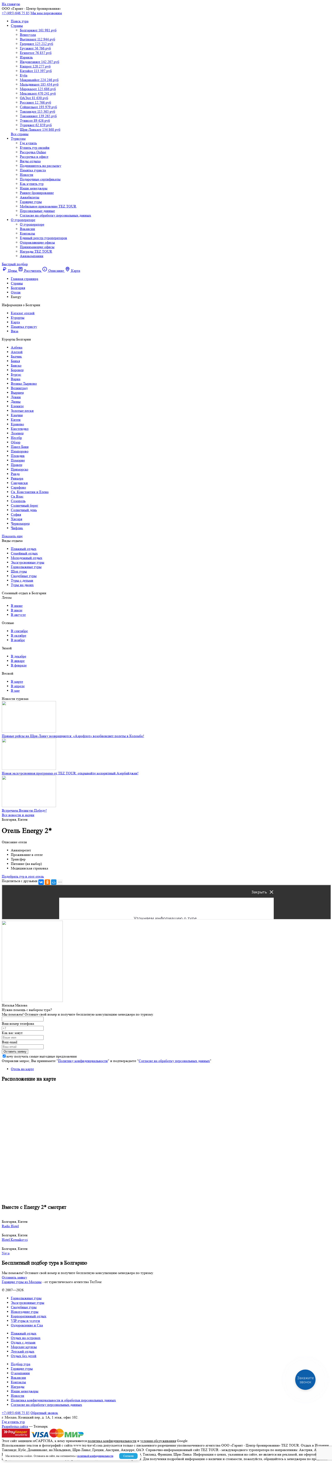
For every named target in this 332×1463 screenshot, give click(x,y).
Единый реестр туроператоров (43, 238)
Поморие (18, 460)
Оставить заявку (14, 1277)
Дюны (16, 401)
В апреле (18, 686)
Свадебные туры (24, 576)
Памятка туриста (33, 170)
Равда (15, 474)
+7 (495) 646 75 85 (16, 13)
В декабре (18, 656)
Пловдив (18, 456)
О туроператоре (23, 220)
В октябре (18, 635)
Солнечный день (24, 510)
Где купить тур (13, 1422)
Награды (17, 1386)
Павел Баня (19, 447)
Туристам (18, 138)
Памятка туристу (24, 326)
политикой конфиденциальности (95, 1456)
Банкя (15, 361)
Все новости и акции (18, 815)
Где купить (28, 143)
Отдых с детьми (23, 1342)
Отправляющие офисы (37, 242)
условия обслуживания (158, 1441)
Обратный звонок (44, 1413)
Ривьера (17, 478)
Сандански (19, 483)
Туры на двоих (22, 585)
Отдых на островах (25, 1338)
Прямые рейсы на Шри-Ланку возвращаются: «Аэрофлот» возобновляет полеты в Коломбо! (73, 736)
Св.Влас (17, 496)
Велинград (19, 388)
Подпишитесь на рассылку (40, 165)
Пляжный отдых (23, 549)
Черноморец (20, 523)
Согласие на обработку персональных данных (55, 215)
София (16, 514)
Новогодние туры (24, 1311)
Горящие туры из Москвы (22, 1282)
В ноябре (18, 640)
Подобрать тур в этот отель (23, 876)
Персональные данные (37, 211)
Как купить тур (32, 184)
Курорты (17, 317)
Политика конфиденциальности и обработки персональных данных (63, 1400)
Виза (14, 331)
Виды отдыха (30, 161)
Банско (16, 365)
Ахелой (17, 352)
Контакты (27, 233)
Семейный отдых (24, 553)
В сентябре (19, 631)
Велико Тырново (24, 383)
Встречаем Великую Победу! (24, 810)
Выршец (17, 392)
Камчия (17, 415)
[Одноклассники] (47, 882)
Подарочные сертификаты (40, 179)
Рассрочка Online (33, 152)
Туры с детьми (22, 580)
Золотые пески (22, 410)
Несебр (16, 438)
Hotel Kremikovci (15, 1239)
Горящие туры (31, 202)
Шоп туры (19, 571)
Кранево (17, 424)
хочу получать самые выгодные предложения (41, 1056)
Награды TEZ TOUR (36, 251)
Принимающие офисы (37, 247)
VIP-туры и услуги (25, 1321)
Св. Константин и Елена (30, 492)
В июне (17, 605)
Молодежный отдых (26, 558)
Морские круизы (24, 1347)
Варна (15, 379)
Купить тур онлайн (34, 147)
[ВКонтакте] (41, 882)
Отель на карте (22, 1069)
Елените (17, 406)
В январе (18, 661)
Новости (26, 174)
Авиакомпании (31, 256)
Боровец (17, 370)
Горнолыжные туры (26, 567)
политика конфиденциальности (112, 1441)
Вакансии (27, 229)
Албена (16, 347)
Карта (15, 322)
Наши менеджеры (33, 188)
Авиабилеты (29, 197)
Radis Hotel (10, 1226)
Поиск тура (19, 21)
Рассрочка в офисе (34, 156)
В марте (17, 681)
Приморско (19, 469)
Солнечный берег (24, 505)
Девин (16, 397)
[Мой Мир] (53, 882)
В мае (15, 690)
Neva (5, 1253)
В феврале (19, 665)
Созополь (18, 501)
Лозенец (17, 433)
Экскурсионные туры (27, 562)
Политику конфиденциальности (83, 1061)
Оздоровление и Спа (27, 1325)
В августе (18, 615)
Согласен (128, 1456)
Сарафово (18, 487)
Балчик (16, 356)
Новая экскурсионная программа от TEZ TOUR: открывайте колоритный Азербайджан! (70, 773)
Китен (16, 419)
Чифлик (17, 528)
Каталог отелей (23, 313)
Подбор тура (20, 1364)
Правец (16, 465)
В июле (16, 610)
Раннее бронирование (37, 193)
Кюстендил (19, 428)
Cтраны (17, 25)
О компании (20, 1373)
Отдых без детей (23, 1356)
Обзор (15, 442)
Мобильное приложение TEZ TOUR (48, 206)
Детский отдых (22, 1351)
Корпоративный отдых (28, 1316)
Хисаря (16, 519)
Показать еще (12, 536)
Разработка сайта (15, 1426)
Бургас (16, 374)
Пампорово (19, 451)
